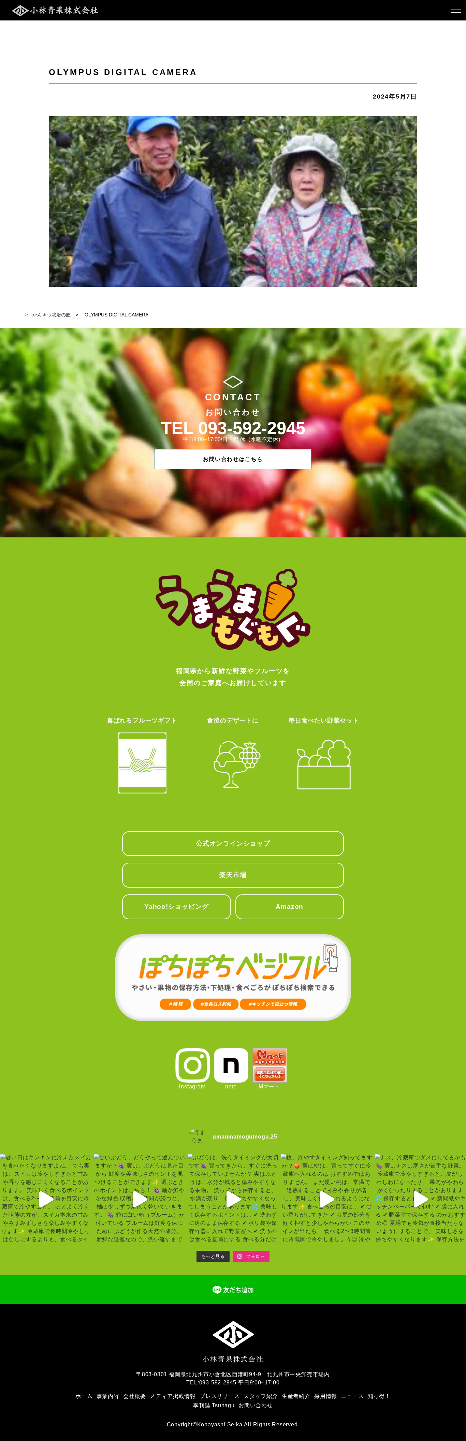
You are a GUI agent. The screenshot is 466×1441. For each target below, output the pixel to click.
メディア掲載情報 (172, 1396)
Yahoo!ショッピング (176, 906)
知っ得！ (379, 1396)
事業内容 (108, 1396)
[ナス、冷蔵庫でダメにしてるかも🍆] (420, 1199)
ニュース (352, 1396)
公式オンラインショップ (233, 843)
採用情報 (325, 1396)
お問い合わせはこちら (233, 459)
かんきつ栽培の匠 (51, 314)
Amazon (289, 906)
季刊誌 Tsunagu (214, 1405)
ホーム (83, 1396)
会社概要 (134, 1396)
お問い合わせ (255, 1405)
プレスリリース (220, 1396)
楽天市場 (232, 874)
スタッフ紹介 (261, 1396)
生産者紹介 (296, 1396)
